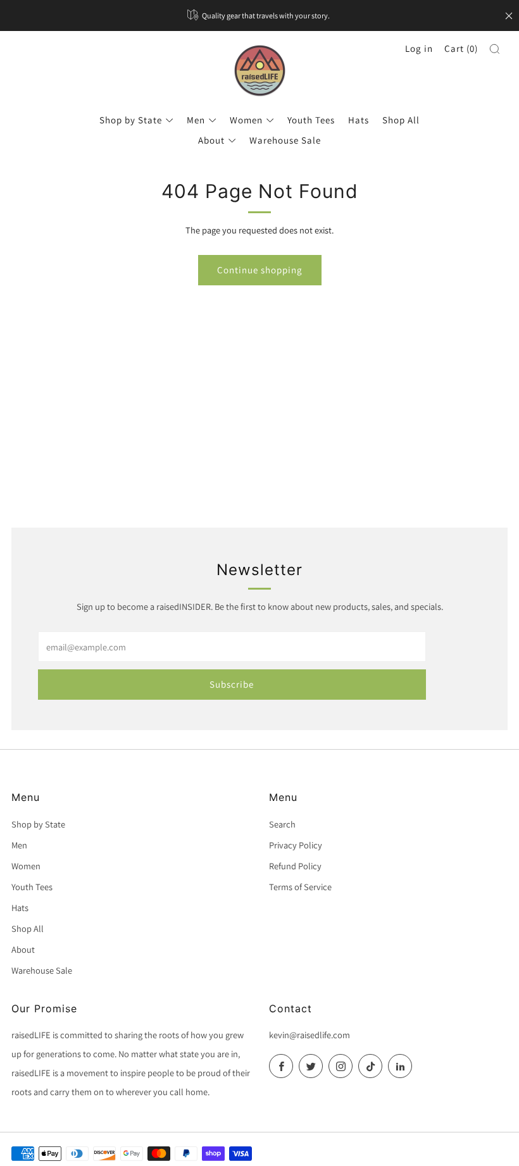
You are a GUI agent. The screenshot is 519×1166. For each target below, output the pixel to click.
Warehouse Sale (285, 140)
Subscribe (231, 684)
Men (196, 120)
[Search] (494, 49)
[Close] (509, 16)
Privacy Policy (295, 845)
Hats (358, 120)
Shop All (401, 120)
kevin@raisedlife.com (309, 1035)
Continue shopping (260, 270)
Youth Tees (311, 120)
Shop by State (130, 120)
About (211, 140)
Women (246, 120)
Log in (419, 48)
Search (282, 824)
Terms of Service (300, 887)
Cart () (461, 48)
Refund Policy (295, 866)
